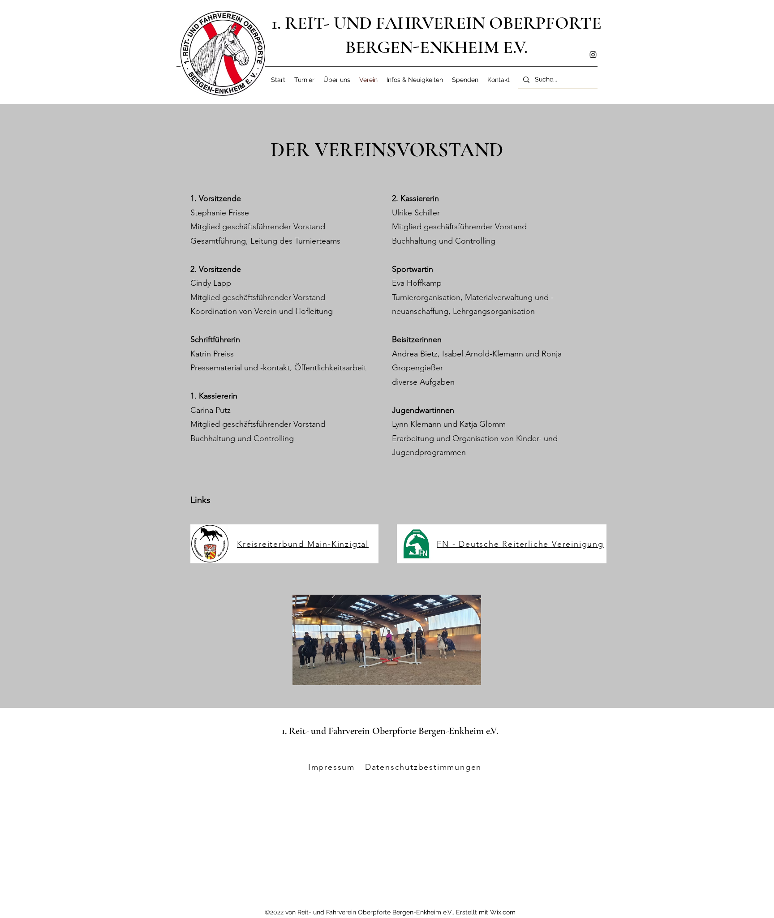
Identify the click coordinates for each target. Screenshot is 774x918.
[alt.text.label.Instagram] (593, 54)
